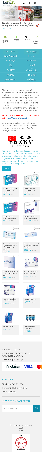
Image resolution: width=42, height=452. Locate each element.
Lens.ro (21, 430)
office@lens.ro (18, 388)
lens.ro (12, 391)
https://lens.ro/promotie (17, 118)
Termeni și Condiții (12, 359)
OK (36, 408)
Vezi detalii (6, 28)
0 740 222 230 (17, 384)
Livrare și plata (11, 349)
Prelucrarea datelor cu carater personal (16, 354)
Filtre (7, 168)
